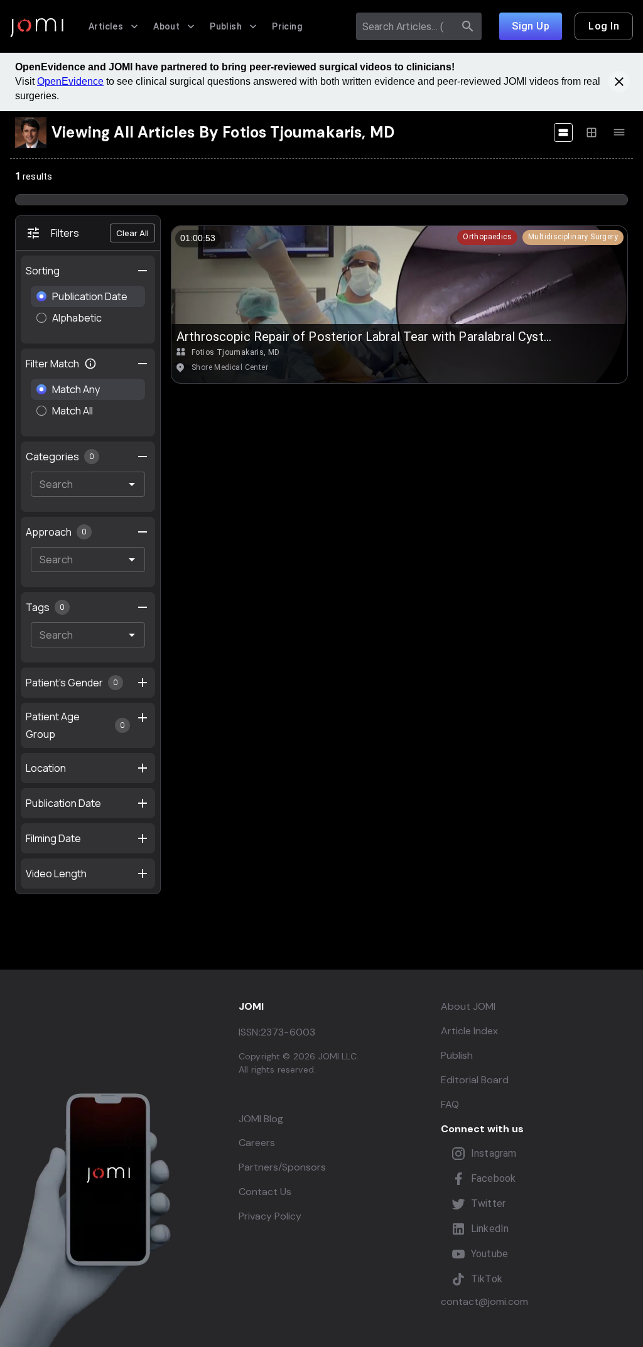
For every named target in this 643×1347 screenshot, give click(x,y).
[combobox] (407, 26)
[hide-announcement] (619, 81)
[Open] (132, 484)
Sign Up (530, 26)
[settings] (142, 270)
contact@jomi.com (484, 1302)
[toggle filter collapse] (142, 363)
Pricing (287, 26)
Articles (106, 26)
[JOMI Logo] (36, 26)
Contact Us (265, 1191)
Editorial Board (475, 1079)
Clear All (132, 233)
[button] (487, 237)
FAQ (450, 1104)
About (166, 26)
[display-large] (563, 132)
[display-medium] (591, 132)
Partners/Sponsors (282, 1167)
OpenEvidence (70, 81)
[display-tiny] (619, 132)
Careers (257, 1142)
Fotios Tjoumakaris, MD (236, 352)
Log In (603, 26)
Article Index (469, 1030)
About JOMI (468, 1006)
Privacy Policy (270, 1216)
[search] (467, 26)
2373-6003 (288, 1032)
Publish (226, 26)
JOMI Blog (261, 1118)
